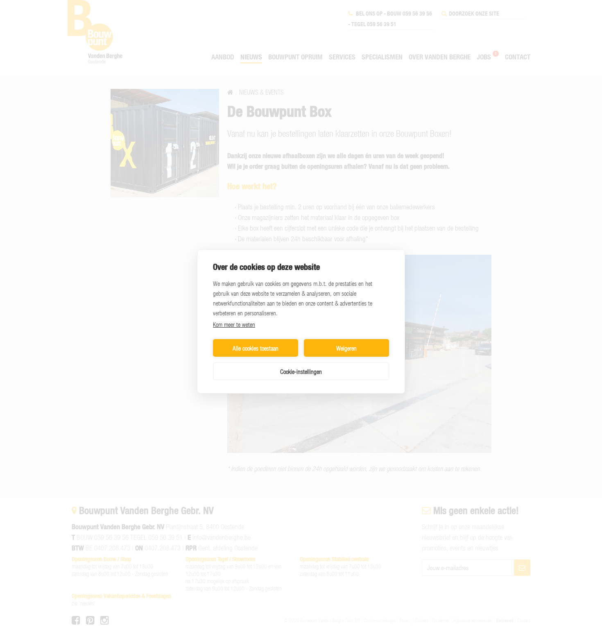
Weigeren (346, 348)
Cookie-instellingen (301, 371)
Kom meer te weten (234, 324)
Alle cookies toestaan (255, 348)
